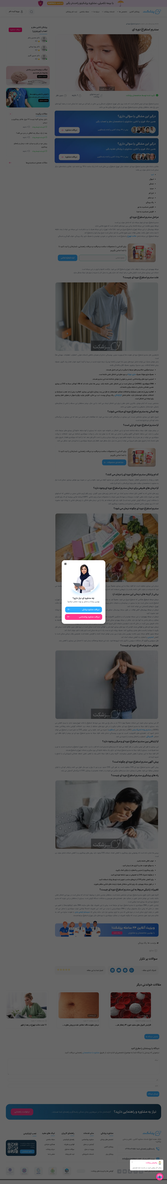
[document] (83, 592)
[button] (65, 564)
